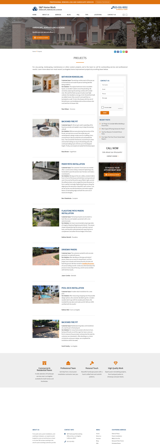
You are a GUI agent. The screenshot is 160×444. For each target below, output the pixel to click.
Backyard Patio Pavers (118, 441)
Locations (98, 15)
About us (45, 15)
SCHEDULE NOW (113, 175)
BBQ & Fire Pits (116, 438)
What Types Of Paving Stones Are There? (113, 129)
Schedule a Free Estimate (102, 2)
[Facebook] (124, 15)
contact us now (112, 156)
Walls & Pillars (116, 434)
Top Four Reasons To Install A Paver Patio (112, 133)
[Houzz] (124, 52)
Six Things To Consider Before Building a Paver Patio (113, 125)
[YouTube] (126, 15)
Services (58, 15)
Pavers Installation (117, 436)
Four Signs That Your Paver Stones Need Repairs (113, 138)
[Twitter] (121, 52)
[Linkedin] (115, 52)
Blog (69, 15)
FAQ (78, 15)
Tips (86, 15)
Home (34, 15)
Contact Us (112, 15)
